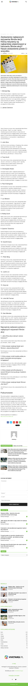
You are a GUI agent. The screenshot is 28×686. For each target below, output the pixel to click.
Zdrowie (2, 638)
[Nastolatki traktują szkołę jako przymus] (4, 623)
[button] (26, 2)
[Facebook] (12, 679)
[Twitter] (15, 679)
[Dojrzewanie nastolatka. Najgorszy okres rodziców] (4, 617)
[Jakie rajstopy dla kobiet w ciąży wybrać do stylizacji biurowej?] (4, 594)
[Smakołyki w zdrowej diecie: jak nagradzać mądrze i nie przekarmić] (4, 601)
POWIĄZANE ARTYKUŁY (6, 445)
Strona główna (3, 34)
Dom (2, 632)
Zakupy (2, 636)
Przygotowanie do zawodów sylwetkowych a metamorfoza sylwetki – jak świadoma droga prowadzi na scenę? (12, 537)
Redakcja (5, 53)
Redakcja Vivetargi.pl (5, 516)
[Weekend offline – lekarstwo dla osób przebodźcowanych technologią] (4, 588)
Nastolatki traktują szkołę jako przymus (16, 621)
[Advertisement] (14, 18)
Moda (2, 640)
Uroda (2, 643)
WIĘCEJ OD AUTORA (17, 445)
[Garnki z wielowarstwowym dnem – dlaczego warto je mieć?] (4, 611)
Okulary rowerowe (4, 647)
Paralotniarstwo (4, 642)
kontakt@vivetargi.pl (19, 670)
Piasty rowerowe (4, 645)
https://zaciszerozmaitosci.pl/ (7, 416)
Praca (2, 634)
